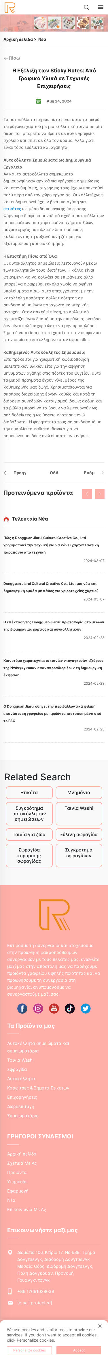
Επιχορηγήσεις (22, 1097)
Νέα (42, 39)
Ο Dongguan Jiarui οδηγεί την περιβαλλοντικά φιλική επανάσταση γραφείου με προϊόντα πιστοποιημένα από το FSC (52, 713)
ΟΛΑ (54, 472)
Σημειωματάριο (23, 1115)
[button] (87, 494)
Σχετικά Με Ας (22, 1163)
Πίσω (14, 58)
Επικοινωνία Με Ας (26, 1209)
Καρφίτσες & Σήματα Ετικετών (38, 1088)
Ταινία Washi (20, 1060)
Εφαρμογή (18, 1191)
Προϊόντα (17, 1172)
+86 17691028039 (35, 1291)
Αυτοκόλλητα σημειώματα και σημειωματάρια (38, 1047)
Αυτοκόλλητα (21, 1078)
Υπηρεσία (17, 1181)
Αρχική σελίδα (18, 39)
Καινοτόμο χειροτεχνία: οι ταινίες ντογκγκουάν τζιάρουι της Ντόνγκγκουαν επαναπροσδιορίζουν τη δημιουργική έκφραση (53, 667)
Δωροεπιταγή (20, 1106)
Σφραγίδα (17, 1069)
